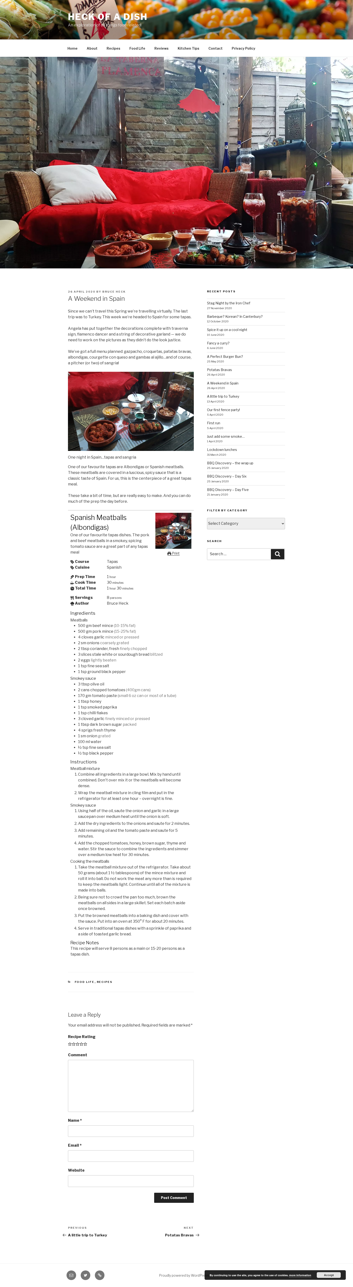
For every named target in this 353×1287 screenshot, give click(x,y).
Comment (77, 1055)
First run (213, 423)
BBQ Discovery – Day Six (227, 476)
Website (76, 1170)
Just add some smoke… (226, 436)
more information (300, 1275)
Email (75, 1145)
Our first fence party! (223, 410)
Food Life (137, 48)
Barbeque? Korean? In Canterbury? (235, 316)
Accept (329, 1275)
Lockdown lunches (222, 450)
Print (175, 553)
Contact (215, 48)
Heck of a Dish (108, 17)
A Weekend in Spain (222, 383)
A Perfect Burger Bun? (225, 356)
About (92, 48)
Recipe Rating (82, 1036)
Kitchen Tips (188, 48)
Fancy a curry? (218, 343)
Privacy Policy (243, 48)
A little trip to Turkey (223, 396)
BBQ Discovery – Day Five (228, 490)
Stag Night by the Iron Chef (228, 303)
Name (75, 1120)
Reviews (161, 48)
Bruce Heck (114, 291)
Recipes (113, 48)
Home (72, 48)
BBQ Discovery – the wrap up (230, 463)
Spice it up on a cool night (227, 330)
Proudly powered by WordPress (184, 1275)
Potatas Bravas (219, 370)
